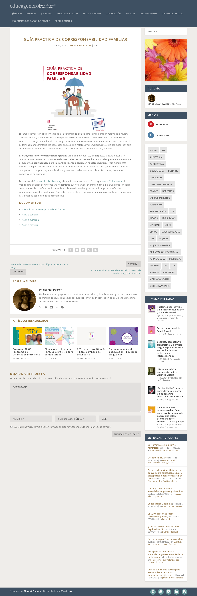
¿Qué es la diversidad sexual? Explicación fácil (163, 528)
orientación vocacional (164, 252)
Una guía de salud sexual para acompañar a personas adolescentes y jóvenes (164, 572)
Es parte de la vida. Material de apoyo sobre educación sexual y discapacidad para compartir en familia (165, 474)
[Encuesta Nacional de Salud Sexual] (151, 330)
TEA (165, 265)
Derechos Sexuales (158, 457)
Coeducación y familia (160, 503)
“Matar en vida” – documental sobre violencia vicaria (167, 372)
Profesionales (63, 21)
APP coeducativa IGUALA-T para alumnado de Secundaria (91, 352)
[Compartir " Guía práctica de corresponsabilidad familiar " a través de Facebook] (71, 250)
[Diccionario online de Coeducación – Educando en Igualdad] (123, 336)
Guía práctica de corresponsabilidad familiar (43, 209)
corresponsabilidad (161, 184)
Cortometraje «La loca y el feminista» (162, 446)
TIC (174, 265)
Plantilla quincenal (30, 219)
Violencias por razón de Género (31, 21)
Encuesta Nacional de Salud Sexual (168, 329)
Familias (130, 13)
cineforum (156, 177)
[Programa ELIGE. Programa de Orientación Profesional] (27, 336)
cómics (154, 191)
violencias (169, 272)
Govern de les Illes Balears (46, 181)
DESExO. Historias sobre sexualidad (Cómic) (160, 515)
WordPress (66, 591)
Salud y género (92, 13)
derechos (168, 191)
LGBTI (168, 224)
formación (156, 204)
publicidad (175, 258)
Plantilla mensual (30, 224)
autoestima (157, 163)
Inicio (18, 13)
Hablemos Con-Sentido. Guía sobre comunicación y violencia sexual (170, 309)
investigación (158, 211)
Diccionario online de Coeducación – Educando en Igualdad (123, 352)
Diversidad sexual (172, 13)
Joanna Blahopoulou (111, 181)
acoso (153, 150)
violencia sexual (159, 279)
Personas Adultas (67, 13)
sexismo (154, 265)
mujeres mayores (160, 245)
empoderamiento (160, 197)
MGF (152, 238)
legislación (169, 218)
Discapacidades (148, 13)
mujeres (163, 238)
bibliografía (157, 170)
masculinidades (170, 231)
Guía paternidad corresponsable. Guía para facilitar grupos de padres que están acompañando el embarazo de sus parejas (170, 414)
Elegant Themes (32, 591)
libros (153, 231)
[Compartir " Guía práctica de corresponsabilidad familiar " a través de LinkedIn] (95, 250)
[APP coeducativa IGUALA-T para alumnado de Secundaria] (91, 336)
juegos (154, 218)
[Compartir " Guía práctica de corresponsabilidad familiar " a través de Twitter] (83, 250)
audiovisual (157, 157)
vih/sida (154, 272)
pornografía (157, 258)
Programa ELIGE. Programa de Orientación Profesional (26, 352)
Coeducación (113, 13)
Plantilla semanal (30, 214)
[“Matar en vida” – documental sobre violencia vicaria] (151, 371)
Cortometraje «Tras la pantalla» (165, 539)
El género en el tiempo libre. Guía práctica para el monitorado (59, 352)
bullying (173, 170)
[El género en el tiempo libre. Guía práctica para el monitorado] (59, 336)
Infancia (31, 13)
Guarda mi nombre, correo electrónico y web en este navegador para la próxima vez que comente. (63, 426)
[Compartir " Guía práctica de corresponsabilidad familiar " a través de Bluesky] (77, 250)
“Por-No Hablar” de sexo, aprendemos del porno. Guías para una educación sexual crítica (170, 392)
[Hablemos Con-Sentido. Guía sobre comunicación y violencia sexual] (151, 309)
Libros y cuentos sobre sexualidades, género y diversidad (166, 490)
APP (163, 150)
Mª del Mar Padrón (50, 289)
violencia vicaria (159, 285)
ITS (172, 211)
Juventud (46, 13)
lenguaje (155, 224)
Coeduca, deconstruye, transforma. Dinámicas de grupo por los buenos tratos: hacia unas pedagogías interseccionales (170, 348)
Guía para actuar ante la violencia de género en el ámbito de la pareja (165, 554)
